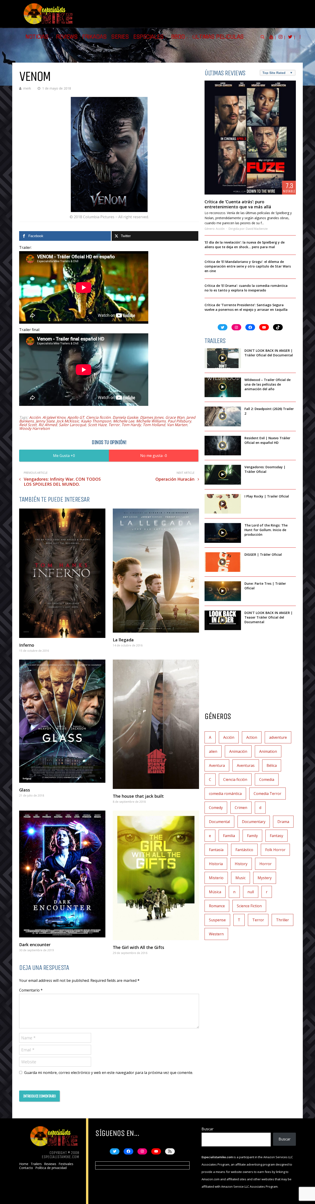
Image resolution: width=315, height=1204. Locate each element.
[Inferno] (62, 573)
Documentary (253, 821)
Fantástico (244, 849)
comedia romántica (225, 793)
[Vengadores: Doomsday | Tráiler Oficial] (223, 475)
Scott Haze (97, 424)
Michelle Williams (151, 421)
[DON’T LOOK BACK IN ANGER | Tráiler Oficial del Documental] (223, 358)
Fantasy (276, 835)
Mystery (265, 877)
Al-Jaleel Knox (53, 417)
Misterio (216, 877)
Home (23, 1164)
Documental (219, 821)
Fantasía (216, 849)
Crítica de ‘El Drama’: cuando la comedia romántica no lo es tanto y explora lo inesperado (246, 287)
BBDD (178, 36)
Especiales (148, 36)
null (250, 891)
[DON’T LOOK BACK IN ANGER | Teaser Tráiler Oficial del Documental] (223, 620)
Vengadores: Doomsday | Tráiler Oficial (264, 469)
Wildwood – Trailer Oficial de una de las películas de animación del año (267, 384)
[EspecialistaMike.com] (48, 24)
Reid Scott (28, 424)
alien (213, 751)
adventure (278, 737)
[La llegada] (156, 571)
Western (216, 933)
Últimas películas (218, 36)
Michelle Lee (123, 421)
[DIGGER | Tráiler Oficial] (223, 562)
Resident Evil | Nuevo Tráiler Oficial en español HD (267, 440)
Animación (238, 751)
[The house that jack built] (156, 724)
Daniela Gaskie (125, 417)
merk (27, 88)
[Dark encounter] (62, 874)
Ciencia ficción (98, 417)
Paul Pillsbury (179, 421)
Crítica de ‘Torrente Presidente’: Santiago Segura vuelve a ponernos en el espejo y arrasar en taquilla (246, 307)
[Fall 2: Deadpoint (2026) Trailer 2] (223, 416)
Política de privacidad (51, 1167)
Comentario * (31, 990)
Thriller (282, 919)
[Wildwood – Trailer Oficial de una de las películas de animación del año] (223, 387)
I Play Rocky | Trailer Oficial (266, 496)
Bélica (272, 765)
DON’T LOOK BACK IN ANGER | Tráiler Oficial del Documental (269, 352)
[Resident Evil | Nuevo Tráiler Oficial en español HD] (223, 446)
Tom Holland (154, 424)
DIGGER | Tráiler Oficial (263, 554)
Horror (265, 863)
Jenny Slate (45, 421)
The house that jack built (138, 796)
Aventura (217, 765)
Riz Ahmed (48, 424)
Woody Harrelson (34, 428)
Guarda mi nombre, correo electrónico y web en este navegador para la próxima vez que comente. (108, 1072)
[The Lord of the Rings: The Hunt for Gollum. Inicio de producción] (223, 533)
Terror (114, 424)
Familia (229, 835)
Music (240, 877)
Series (120, 36)
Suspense (217, 919)
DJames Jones (151, 417)
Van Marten (177, 424)
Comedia (266, 779)
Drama (283, 821)
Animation (268, 751)
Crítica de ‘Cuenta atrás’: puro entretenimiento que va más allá (238, 204)
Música (215, 891)
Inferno (26, 645)
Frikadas (94, 36)
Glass (24, 790)
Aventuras (246, 765)
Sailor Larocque (72, 424)
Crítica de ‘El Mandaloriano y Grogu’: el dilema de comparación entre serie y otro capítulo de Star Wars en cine (248, 266)
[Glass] (62, 721)
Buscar (208, 1128)
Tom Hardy (131, 424)
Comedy (216, 807)
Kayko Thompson (96, 421)
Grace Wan (174, 417)
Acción (35, 417)
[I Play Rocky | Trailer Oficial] (223, 504)
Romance (217, 905)
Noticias (36, 36)
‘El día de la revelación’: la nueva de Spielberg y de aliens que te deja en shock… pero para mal (245, 244)
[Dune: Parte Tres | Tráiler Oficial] (223, 591)
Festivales (66, 1164)
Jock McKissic (67, 421)
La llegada (123, 640)
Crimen (241, 807)
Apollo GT (75, 417)
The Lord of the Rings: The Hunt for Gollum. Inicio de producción (266, 530)
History (241, 863)
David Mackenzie (257, 229)
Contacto (26, 1167)
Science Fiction (249, 905)
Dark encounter (35, 944)
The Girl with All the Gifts (138, 947)
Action (251, 737)
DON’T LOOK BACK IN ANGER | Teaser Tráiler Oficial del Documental (268, 617)
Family (252, 835)
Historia (216, 863)
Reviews (67, 36)
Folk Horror (275, 849)
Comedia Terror (267, 793)
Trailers (36, 1164)
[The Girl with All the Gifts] (156, 875)
